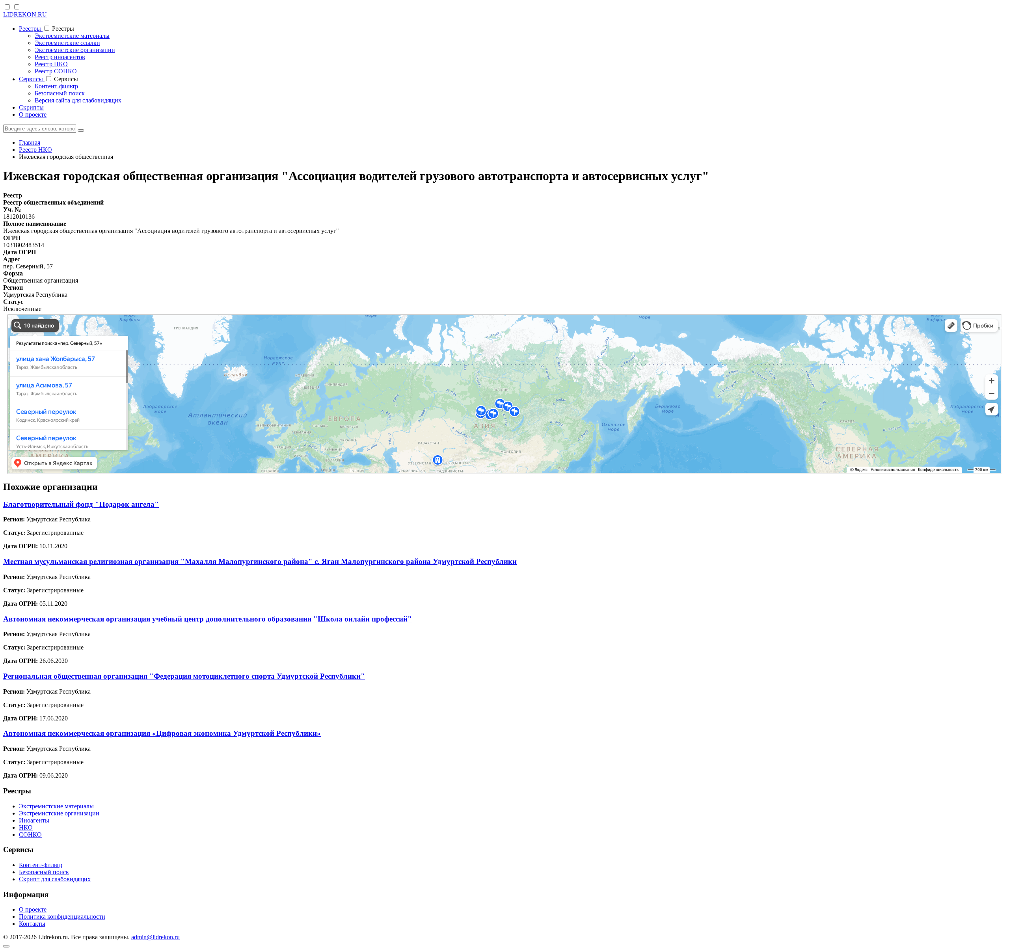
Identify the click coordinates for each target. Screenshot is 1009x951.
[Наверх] (6, 946)
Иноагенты (34, 820)
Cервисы (32, 79)
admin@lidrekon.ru (155, 937)
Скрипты (31, 107)
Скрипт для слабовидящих (55, 879)
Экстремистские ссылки (67, 42)
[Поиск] (81, 130)
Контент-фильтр (56, 86)
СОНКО (30, 834)
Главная (29, 142)
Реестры (31, 28)
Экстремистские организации (75, 50)
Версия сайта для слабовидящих (78, 100)
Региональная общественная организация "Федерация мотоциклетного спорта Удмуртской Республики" (184, 676)
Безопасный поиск (60, 93)
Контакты (32, 923)
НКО (26, 827)
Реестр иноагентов (60, 57)
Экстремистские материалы (72, 35)
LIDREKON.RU (25, 14)
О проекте (33, 114)
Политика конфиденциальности (62, 916)
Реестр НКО (51, 64)
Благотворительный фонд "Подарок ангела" (81, 504)
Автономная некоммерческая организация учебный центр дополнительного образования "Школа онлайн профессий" (207, 619)
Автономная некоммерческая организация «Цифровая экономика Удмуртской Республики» (162, 733)
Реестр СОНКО (56, 71)
